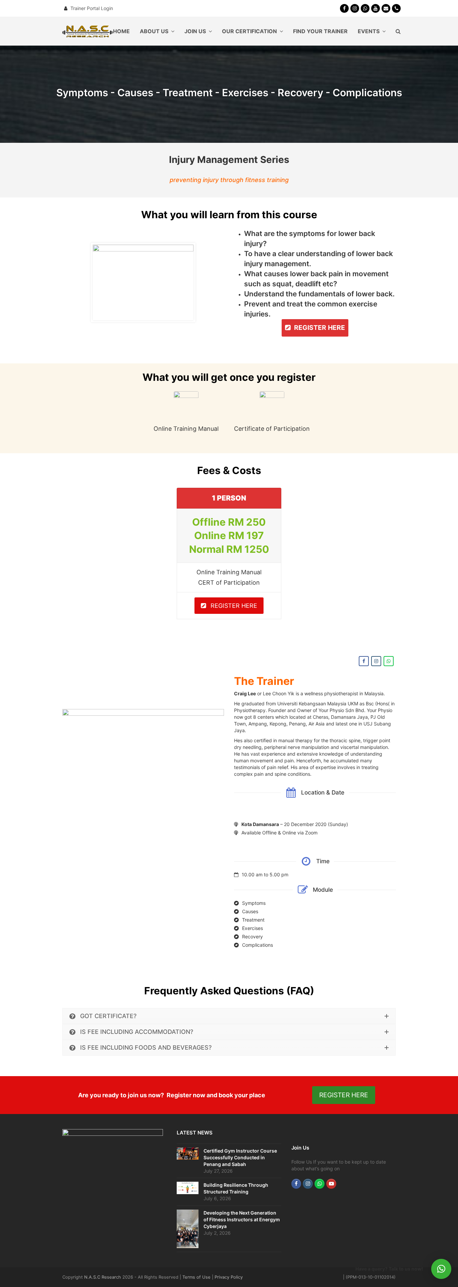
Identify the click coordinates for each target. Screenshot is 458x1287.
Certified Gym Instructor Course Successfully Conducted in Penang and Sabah (240, 1157)
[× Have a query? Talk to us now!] (441, 1269)
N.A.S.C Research (102, 1277)
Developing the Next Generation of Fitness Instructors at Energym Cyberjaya (242, 1219)
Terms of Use (196, 1277)
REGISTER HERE (234, 605)
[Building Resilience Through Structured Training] (187, 1188)
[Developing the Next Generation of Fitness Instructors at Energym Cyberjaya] (187, 1229)
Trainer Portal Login (91, 8)
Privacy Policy (229, 1277)
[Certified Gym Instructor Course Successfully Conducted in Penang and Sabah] (187, 1154)
